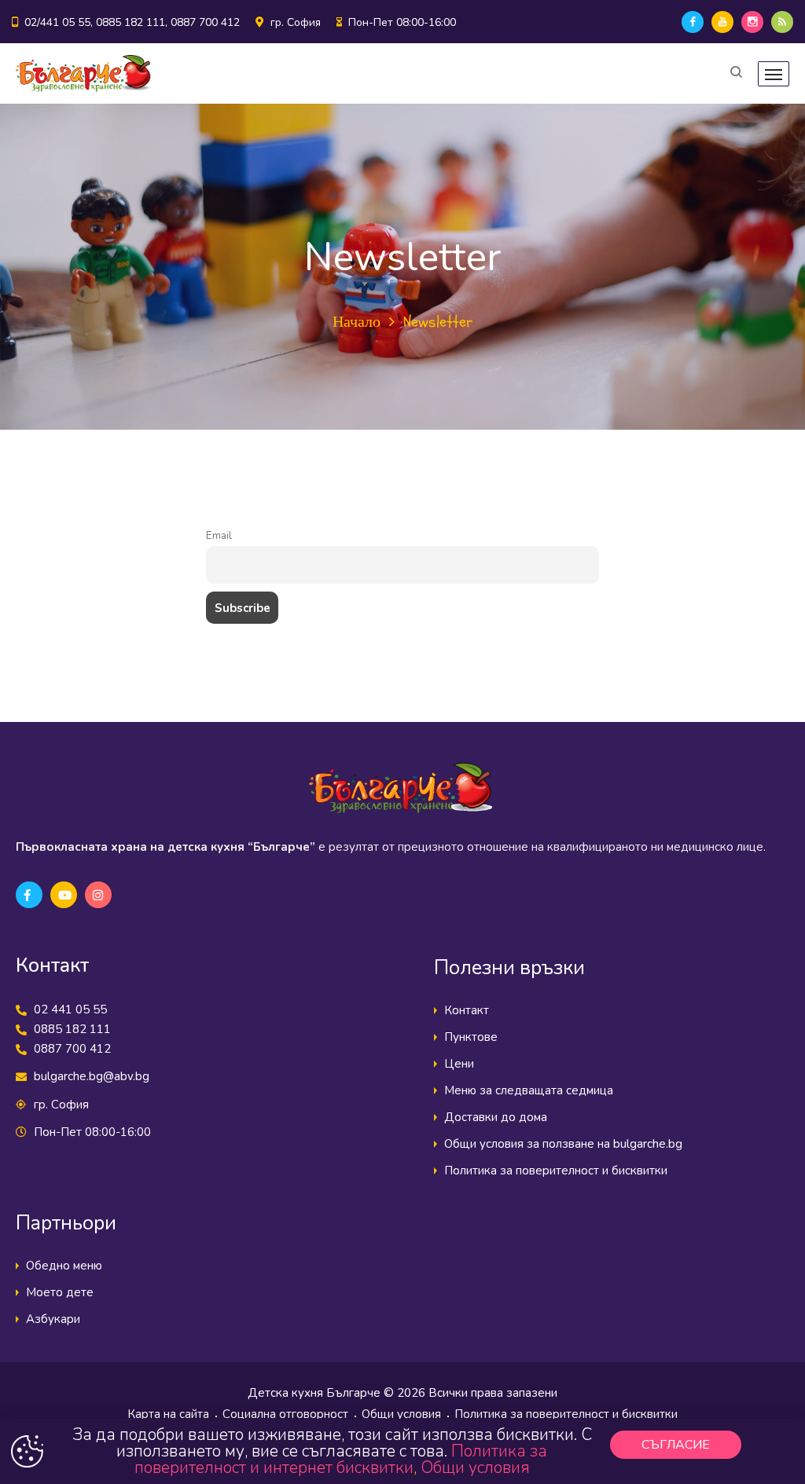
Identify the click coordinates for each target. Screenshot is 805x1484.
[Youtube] (722, 22)
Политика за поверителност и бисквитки (555, 1170)
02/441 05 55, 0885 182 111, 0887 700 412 (132, 22)
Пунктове (471, 1037)
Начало (356, 321)
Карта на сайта (168, 1414)
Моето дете (60, 1292)
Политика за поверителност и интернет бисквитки (341, 1459)
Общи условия (401, 1414)
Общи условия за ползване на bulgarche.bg (563, 1144)
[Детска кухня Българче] (83, 73)
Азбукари (53, 1319)
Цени (459, 1064)
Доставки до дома (495, 1117)
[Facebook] (693, 22)
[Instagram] (752, 22)
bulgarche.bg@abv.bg (91, 1076)
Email (219, 535)
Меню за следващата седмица (528, 1090)
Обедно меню (64, 1265)
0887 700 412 (72, 1049)
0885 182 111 (72, 1029)
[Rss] (782, 22)
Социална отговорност (285, 1414)
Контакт (466, 1010)
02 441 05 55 (70, 1009)
